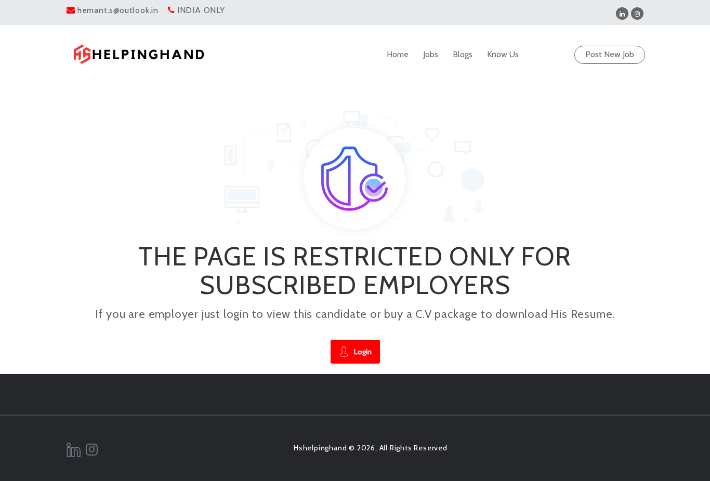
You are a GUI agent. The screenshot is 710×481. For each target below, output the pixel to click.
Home (398, 54)
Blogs (462, 54)
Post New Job (609, 54)
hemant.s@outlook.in (118, 10)
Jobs (430, 54)
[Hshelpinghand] (139, 54)
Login (363, 351)
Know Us (503, 54)
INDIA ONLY (201, 10)
